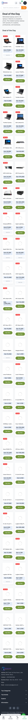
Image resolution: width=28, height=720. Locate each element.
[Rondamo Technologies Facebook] (10, 708)
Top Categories (5, 690)
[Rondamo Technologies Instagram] (14, 708)
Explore (3, 698)
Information (4, 702)
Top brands (4, 694)
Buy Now (20, 55)
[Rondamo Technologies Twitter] (17, 708)
